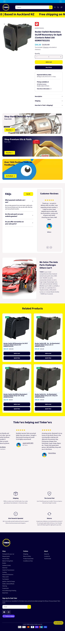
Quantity (37, 53)
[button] (61, 7)
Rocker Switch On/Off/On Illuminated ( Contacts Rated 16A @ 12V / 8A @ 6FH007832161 (15, 396)
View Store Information (43, 88)
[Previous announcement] (4, 1)
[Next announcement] (60, 1)
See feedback (9, 176)
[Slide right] (51, 247)
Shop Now (9, 130)
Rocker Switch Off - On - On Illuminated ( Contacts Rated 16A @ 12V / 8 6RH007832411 (47, 345)
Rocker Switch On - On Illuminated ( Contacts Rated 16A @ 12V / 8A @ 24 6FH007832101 (46, 396)
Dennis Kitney (42, 453)
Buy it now (49, 67)
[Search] (51, 7)
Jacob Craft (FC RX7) (18, 443)
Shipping (45, 47)
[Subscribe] (29, 607)
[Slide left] (47, 247)
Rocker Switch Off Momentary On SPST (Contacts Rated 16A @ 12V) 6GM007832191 (16, 345)
